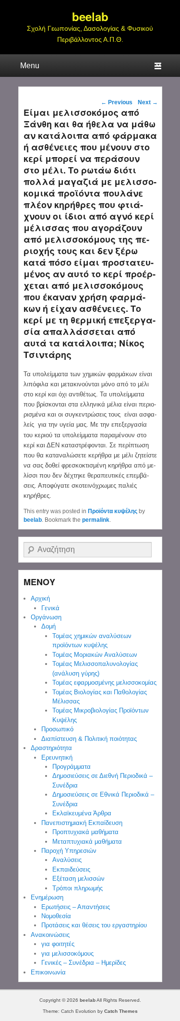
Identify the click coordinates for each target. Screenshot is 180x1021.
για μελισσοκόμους (67, 953)
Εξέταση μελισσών (78, 878)
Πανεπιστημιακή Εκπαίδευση (81, 822)
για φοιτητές (57, 943)
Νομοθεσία (56, 916)
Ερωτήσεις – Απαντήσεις (75, 906)
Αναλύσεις (67, 859)
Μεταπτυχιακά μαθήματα (87, 841)
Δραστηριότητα (51, 747)
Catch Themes (121, 1011)
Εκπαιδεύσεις (71, 869)
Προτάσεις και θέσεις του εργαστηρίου (94, 925)
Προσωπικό (57, 729)
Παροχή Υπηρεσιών (68, 850)
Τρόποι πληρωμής (77, 888)
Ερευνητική (56, 757)
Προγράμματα (71, 766)
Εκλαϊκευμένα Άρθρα (81, 813)
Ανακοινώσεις (50, 934)
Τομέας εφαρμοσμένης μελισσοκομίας (104, 682)
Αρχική (40, 598)
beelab (90, 16)
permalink (95, 520)
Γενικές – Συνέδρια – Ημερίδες (83, 962)
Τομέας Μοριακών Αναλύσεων (94, 654)
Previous (116, 102)
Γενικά (50, 608)
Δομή (48, 626)
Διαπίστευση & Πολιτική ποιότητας (89, 738)
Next (148, 102)
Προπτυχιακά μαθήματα (85, 832)
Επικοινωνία (48, 972)
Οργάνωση (46, 617)
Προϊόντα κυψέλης (112, 511)
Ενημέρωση (47, 897)
